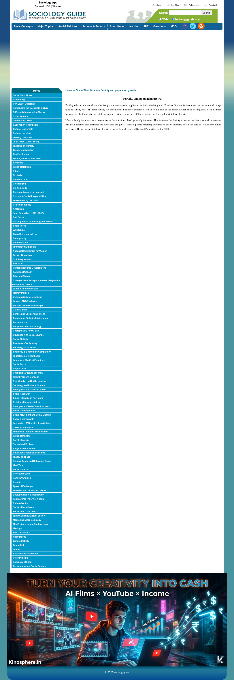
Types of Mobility (21, 436)
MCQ (174, 26)
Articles (134, 26)
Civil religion (19, 183)
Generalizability (21, 541)
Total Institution (21, 154)
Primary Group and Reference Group (32, 461)
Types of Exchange (23, 486)
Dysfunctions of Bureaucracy (28, 494)
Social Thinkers (68, 26)
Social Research (21, 394)
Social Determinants (23, 419)
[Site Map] (168, 4)
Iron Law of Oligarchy (24, 104)
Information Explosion (24, 247)
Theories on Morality (23, 146)
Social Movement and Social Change (32, 415)
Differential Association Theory (29, 112)
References (194, 5)
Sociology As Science (24, 347)
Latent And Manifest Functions (29, 360)
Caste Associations (23, 427)
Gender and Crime (22, 120)
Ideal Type (18, 465)
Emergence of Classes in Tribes (29, 389)
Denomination (20, 179)
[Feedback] (205, 4)
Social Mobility (20, 339)
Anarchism (18, 209)
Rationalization (20, 242)
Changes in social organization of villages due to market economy (36, 282)
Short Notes (117, 26)
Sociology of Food (22, 562)
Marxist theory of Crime (25, 200)
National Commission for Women (30, 251)
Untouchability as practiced (27, 297)
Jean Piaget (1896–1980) (26, 141)
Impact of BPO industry (25, 301)
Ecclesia (17, 175)
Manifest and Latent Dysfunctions (30, 524)
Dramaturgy (19, 99)
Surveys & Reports (93, 26)
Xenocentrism (20, 322)
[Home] (153, 4)
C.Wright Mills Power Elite (26, 330)
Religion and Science (24, 448)
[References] (185, 4)
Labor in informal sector (25, 288)
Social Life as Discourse (25, 511)
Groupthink (18, 545)
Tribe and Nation (21, 276)
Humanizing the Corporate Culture (30, 108)
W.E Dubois (19, 230)
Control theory (20, 116)
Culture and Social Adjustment (29, 314)
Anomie (17, 482)
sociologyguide (121, 672)
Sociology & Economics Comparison (32, 352)
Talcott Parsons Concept (26, 377)
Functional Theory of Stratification (30, 431)
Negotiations (19, 537)
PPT (146, 26)
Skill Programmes (22, 259)
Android (39, 6)
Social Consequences (24, 410)
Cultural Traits (20, 309)
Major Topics (45, 26)
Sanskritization (21, 440)
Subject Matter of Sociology (27, 326)
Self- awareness (21, 532)
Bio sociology (20, 188)
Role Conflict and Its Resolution (29, 381)
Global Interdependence (25, 234)
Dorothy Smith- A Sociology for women (33, 221)
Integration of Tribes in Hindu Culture (32, 423)
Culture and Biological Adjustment (30, 318)
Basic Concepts (23, 26)
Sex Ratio (18, 263)
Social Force (19, 226)
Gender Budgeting (22, 255)
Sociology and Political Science (29, 385)
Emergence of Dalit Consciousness (31, 406)
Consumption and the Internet (28, 192)
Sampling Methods (22, 272)
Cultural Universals (23, 129)
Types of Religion (22, 167)
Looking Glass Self (22, 137)
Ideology (17, 528)
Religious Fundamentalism (27, 402)
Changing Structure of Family (28, 373)
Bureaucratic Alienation (25, 553)
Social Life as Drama (24, 507)
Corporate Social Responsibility (29, 196)
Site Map (175, 5)
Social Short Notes (22, 95)
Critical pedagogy (22, 205)
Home (158, 5)
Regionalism (19, 368)
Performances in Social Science (29, 566)
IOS (48, 6)
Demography (20, 238)
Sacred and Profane (23, 444)
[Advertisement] (117, 58)
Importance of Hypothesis (26, 356)
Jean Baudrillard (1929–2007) (28, 213)
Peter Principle (20, 558)
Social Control (20, 469)
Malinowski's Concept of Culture (29, 490)
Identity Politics (21, 293)
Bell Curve (18, 217)
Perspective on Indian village (28, 305)
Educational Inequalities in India (29, 452)
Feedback (213, 5)
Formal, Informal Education (27, 158)
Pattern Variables (22, 478)
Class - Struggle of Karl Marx (28, 398)
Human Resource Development (29, 268)
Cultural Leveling (22, 133)
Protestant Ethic (21, 473)
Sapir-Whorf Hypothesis (25, 125)
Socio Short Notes (86, 90)
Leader (16, 549)
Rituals (16, 171)
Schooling (18, 162)
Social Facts (19, 364)
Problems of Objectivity (25, 343)
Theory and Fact (21, 457)
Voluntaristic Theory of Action (28, 499)
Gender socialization (23, 150)
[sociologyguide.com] (49, 14)
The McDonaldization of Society (29, 516)
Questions (159, 26)
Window (57, 6)
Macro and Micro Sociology (27, 520)
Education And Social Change (28, 335)
